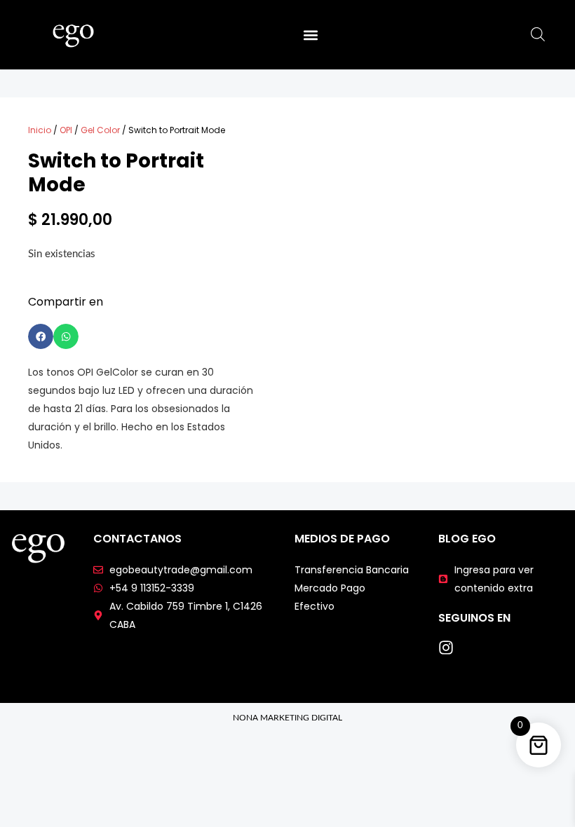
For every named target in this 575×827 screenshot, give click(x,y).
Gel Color (100, 130)
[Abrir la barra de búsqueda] (538, 34)
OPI (66, 130)
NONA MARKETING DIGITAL (287, 717)
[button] (310, 34)
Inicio (39, 130)
